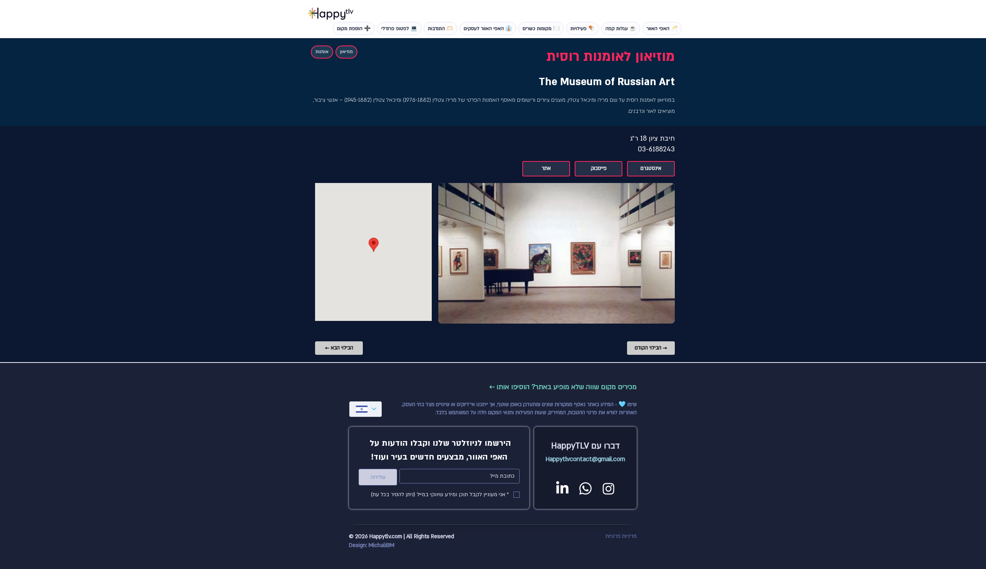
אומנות (322, 52)
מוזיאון (346, 52)
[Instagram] (608, 488)
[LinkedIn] (562, 488)
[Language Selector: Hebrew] (365, 409)
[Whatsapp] (585, 488)
